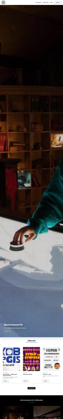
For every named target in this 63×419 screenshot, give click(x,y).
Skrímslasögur (46, 2)
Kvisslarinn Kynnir (27, 374)
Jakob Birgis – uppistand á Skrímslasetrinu (10, 375)
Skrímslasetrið (38, 2)
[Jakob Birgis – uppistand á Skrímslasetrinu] (11, 359)
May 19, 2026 (25, 372)
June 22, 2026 (5, 372)
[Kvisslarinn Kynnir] (31, 359)
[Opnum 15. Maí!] (51, 359)
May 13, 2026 (45, 372)
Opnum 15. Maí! (47, 374)
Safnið (51, 2)
